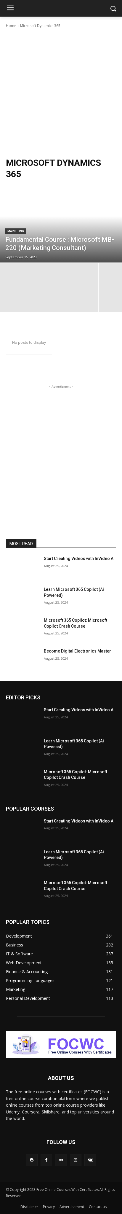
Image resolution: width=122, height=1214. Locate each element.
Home (11, 25)
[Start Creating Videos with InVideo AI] (22, 567)
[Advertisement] (61, 93)
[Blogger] (32, 1160)
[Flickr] (61, 1160)
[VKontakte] (90, 1160)
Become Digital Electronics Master (77, 651)
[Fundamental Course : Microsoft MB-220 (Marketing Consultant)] (61, 223)
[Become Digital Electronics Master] (22, 660)
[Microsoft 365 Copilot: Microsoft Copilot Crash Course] (22, 629)
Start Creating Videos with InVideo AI (79, 558)
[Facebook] (46, 1160)
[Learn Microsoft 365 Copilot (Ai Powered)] (22, 598)
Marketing (15, 231)
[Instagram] (75, 1160)
